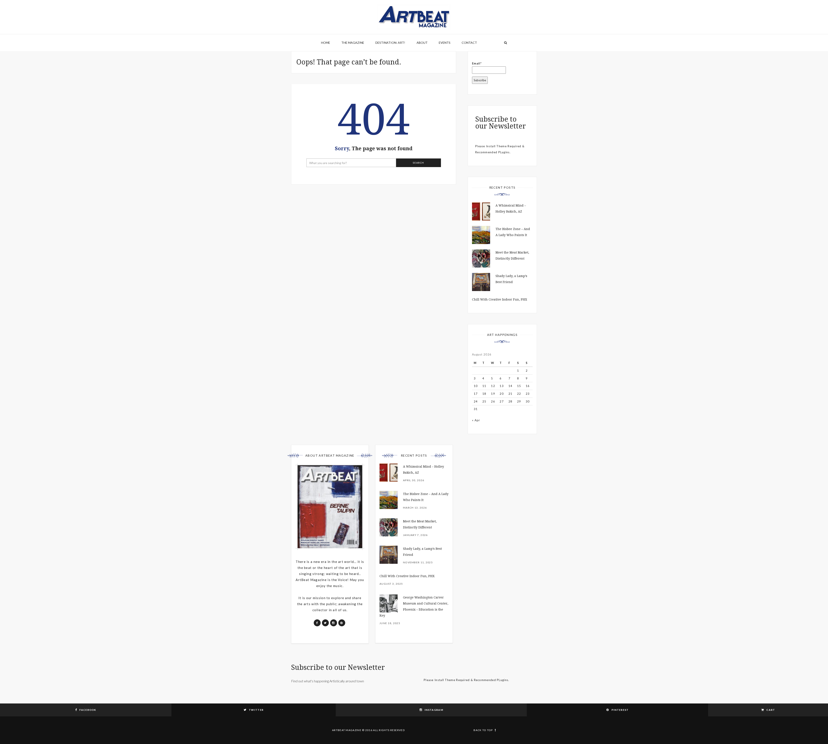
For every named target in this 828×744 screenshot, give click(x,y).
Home (325, 42)
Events (444, 42)
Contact (469, 42)
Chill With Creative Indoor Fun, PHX (499, 299)
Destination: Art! (390, 42)
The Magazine (352, 42)
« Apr (476, 420)
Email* (477, 63)
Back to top (483, 730)
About (422, 42)
